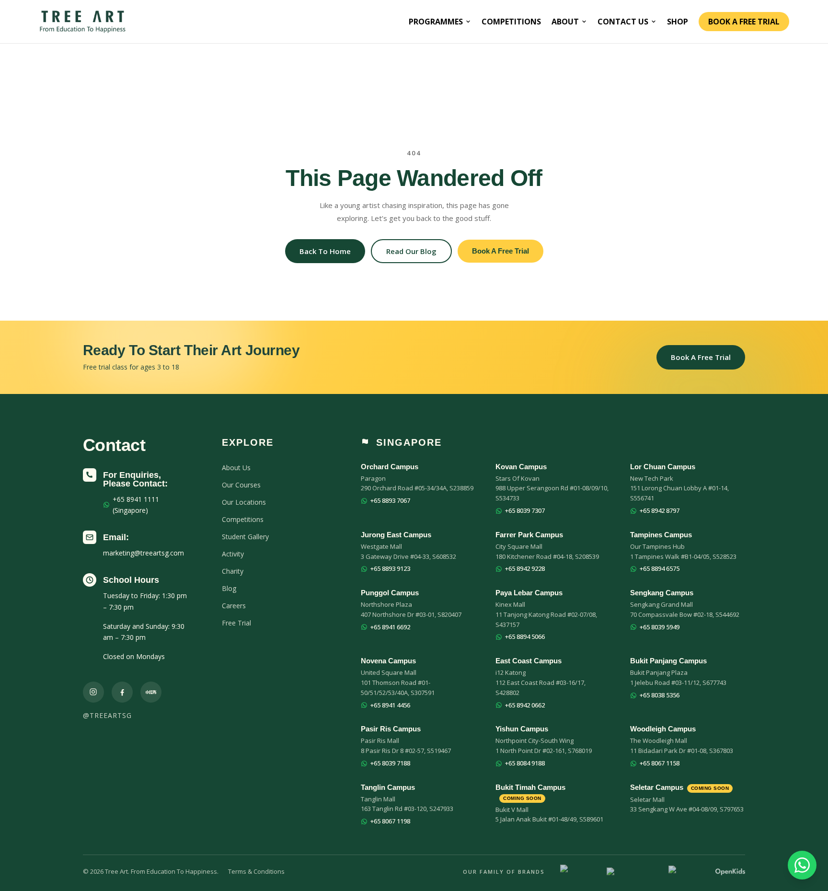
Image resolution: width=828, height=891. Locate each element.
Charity (232, 571)
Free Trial (236, 622)
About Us (236, 467)
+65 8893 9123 (390, 568)
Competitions (511, 21)
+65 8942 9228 (525, 568)
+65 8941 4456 (390, 705)
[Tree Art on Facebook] (122, 692)
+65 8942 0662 (525, 705)
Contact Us (623, 21)
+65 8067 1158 (659, 763)
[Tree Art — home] (82, 22)
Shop (677, 21)
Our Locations (244, 502)
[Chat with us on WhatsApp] (802, 865)
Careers (234, 605)
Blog (229, 588)
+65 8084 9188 (525, 763)
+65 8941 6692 (390, 627)
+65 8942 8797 (659, 510)
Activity (233, 553)
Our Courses (241, 484)
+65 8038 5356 (659, 695)
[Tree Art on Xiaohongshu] (150, 692)
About (565, 21)
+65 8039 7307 (525, 510)
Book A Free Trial (744, 21)
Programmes (436, 21)
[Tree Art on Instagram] (93, 692)
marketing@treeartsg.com (143, 552)
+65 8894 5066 (525, 636)
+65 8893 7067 (390, 500)
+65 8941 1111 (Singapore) (136, 505)
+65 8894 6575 (659, 568)
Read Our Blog (411, 251)
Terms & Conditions (256, 871)
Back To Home (325, 251)
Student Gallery (245, 536)
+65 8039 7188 (390, 763)
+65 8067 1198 (390, 821)
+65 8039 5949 (659, 627)
